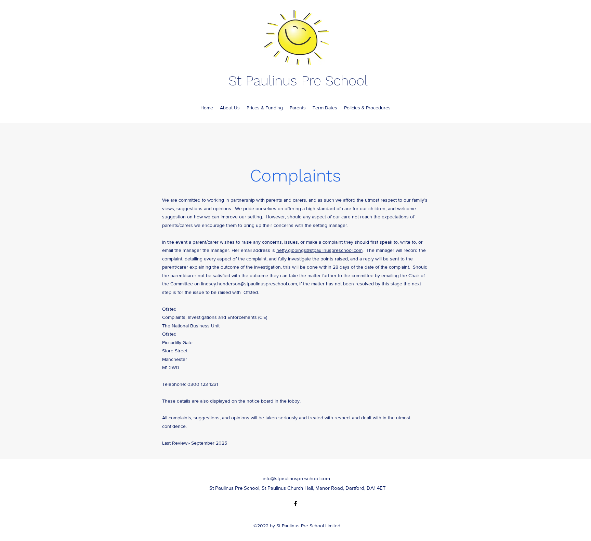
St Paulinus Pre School (298, 81)
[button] (297, 108)
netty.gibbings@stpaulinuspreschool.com (319, 250)
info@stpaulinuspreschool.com (296, 478)
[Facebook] (295, 503)
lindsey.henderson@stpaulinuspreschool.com (249, 283)
